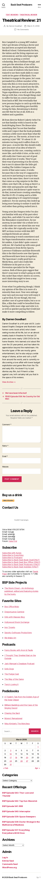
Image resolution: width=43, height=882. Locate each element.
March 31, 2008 (33, 26)
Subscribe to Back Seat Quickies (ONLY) (20, 567)
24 (11, 761)
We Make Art (10, 638)
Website (5, 467)
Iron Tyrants (9, 627)
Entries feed (8, 861)
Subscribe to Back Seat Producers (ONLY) (21, 564)
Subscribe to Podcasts (12, 557)
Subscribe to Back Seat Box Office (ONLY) (21, 562)
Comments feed (10, 864)
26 (21, 761)
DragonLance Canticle (14, 612)
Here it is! (13, 541)
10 (11, 754)
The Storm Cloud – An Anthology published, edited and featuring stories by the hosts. (21, 591)
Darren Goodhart (15, 26)
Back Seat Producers (21, 5)
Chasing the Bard (12, 713)
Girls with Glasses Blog (14, 617)
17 (11, 757)
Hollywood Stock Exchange (16, 622)
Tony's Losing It (11, 684)
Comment (6, 425)
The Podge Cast (11, 674)
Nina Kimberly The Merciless (17, 723)
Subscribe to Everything (12, 555)
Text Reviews (12, 15)
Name (5, 446)
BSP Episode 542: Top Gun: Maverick (19, 801)
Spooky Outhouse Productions (18, 632)
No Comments (23, 29)
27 (27, 761)
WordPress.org (9, 867)
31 (11, 764)
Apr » (37, 768)
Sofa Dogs (9, 669)
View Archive (8, 382)
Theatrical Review (28, 15)
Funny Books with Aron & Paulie (18, 650)
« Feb (5, 768)
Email (5, 456)
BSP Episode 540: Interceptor (16, 811)
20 (27, 757)
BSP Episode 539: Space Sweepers (19, 816)
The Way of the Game (14, 679)
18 (16, 757)
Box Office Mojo (11, 606)
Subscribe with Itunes (11, 553)
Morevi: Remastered (13, 718)
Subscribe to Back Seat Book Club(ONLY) (21, 560)
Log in (5, 857)
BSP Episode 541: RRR (12, 806)
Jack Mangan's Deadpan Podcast (19, 663)
